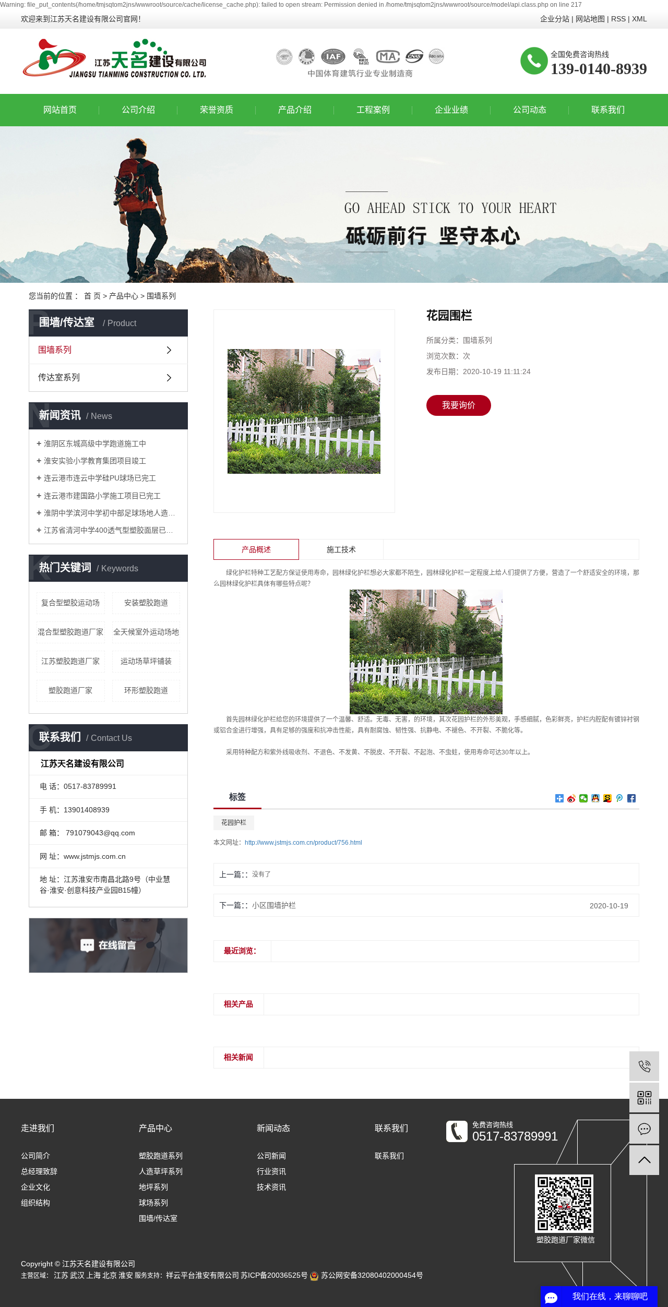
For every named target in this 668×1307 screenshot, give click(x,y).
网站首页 (60, 109)
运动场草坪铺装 (146, 661)
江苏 (61, 1275)
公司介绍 (138, 109)
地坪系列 (153, 1187)
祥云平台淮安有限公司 (202, 1275)
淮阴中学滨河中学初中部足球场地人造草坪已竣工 (112, 513)
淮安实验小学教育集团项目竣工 (95, 461)
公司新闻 (271, 1156)
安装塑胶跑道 (146, 602)
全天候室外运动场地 (146, 632)
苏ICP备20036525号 (274, 1275)
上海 (93, 1275)
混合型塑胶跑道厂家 (70, 632)
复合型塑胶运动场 (70, 602)
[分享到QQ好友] (595, 798)
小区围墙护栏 (274, 905)
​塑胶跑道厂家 (70, 690)
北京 (109, 1275)
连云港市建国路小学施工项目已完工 (102, 495)
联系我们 (608, 109)
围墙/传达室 (158, 1218)
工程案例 (373, 109)
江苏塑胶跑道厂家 (70, 661)
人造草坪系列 (161, 1171)
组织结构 (35, 1202)
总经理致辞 (39, 1171)
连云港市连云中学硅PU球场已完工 (100, 478)
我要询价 (458, 405)
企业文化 (35, 1187)
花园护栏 (233, 822)
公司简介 (35, 1156)
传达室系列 (59, 377)
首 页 (92, 296)
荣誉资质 (216, 109)
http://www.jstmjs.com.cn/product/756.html (303, 842)
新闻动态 (273, 1128)
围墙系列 (161, 296)
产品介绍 (295, 109)
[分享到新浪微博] (571, 798)
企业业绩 (451, 109)
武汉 (77, 1275)
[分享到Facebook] (631, 798)
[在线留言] (644, 1129)
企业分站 (554, 19)
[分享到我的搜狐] (607, 798)
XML (639, 19)
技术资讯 (271, 1187)
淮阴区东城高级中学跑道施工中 (95, 443)
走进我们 (37, 1128)
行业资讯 (271, 1171)
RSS (618, 19)
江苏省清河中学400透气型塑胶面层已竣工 (112, 530)
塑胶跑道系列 (161, 1156)
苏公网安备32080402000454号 (371, 1275)
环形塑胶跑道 (146, 690)
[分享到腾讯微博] (619, 798)
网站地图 (590, 19)
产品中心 (123, 296)
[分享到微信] (583, 798)
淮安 (125, 1275)
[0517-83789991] (644, 1066)
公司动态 (529, 109)
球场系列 (153, 1202)
